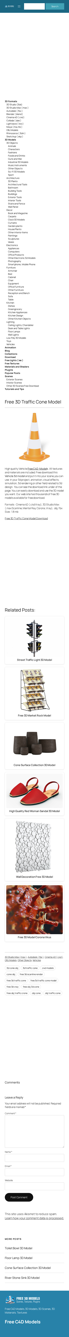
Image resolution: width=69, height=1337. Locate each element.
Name (8, 1151)
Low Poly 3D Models (16, 337)
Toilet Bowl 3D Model (18, 1248)
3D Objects (12, 142)
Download (10, 357)
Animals (12, 146)
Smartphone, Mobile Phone (21, 264)
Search (54, 6)
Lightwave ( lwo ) (15, 123)
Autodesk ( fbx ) (14, 110)
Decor (9, 209)
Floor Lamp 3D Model (18, 1258)
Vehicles (10, 344)
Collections (11, 353)
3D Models (10, 139)
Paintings (12, 235)
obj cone (36, 993)
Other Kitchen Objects (19, 318)
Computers (13, 251)
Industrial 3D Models (18, 162)
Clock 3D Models (16, 219)
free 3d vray (12, 986)
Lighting (10, 321)
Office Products (16, 254)
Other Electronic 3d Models (21, 257)
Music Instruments (17, 165)
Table (10, 299)
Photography (14, 261)
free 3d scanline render (31, 974)
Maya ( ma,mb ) (14, 126)
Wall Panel (13, 206)
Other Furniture (16, 289)
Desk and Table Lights (19, 328)
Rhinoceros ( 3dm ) (16, 133)
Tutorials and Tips (14, 389)
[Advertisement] (34, 58)
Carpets (12, 216)
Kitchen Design (15, 315)
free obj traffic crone (17, 993)
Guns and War (15, 158)
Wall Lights (13, 334)
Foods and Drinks (16, 155)
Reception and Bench (19, 293)
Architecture (12, 178)
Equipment (13, 283)
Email (8, 1166)
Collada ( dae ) (13, 120)
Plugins (9, 369)
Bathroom (13, 187)
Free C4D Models (22, 1322)
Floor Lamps (14, 331)
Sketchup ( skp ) (14, 136)
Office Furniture (16, 286)
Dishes (11, 305)
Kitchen (10, 302)
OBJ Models (12, 130)
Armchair (12, 270)
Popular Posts (12, 373)
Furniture (11, 267)
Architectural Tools (17, 184)
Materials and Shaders (17, 366)
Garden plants (15, 225)
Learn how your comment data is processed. (34, 1218)
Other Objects (15, 168)
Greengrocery (15, 309)
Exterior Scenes (14, 379)
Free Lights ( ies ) (14, 360)
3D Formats (11, 101)
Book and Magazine (18, 213)
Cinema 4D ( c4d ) (15, 117)
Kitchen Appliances (17, 312)
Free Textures (12, 363)
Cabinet (12, 277)
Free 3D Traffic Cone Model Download (26, 518)
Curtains (12, 222)
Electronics (12, 245)
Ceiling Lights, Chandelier (20, 325)
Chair (10, 280)
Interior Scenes (14, 382)
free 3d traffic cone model (43, 980)
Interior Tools (14, 200)
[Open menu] (19, 6)
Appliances (13, 248)
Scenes (9, 376)
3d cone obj (12, 968)
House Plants (14, 229)
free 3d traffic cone (16, 980)
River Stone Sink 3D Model (22, 1277)
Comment (10, 1113)
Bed (10, 273)
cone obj (11, 974)
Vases (11, 241)
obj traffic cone (52, 993)
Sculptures (13, 238)
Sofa (10, 296)
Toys (8, 341)
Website (9, 1180)
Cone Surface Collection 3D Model (28, 1268)
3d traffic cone (30, 968)
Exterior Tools (15, 197)
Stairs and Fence (16, 203)
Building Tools (15, 190)
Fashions (12, 152)
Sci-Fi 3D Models (16, 171)
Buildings (12, 193)
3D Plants (12, 181)
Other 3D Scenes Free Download (22, 385)
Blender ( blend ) (14, 114)
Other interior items (18, 232)
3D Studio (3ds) (14, 104)
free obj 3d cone (31, 986)
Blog (7, 350)
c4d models (48, 968)
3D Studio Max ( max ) (17, 107)
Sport (11, 174)
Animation (10, 347)
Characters (14, 149)
